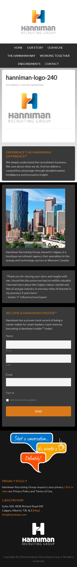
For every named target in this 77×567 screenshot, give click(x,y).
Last (8, 364)
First (8, 350)
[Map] (36, 510)
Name (9, 335)
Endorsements (29, 63)
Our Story (35, 47)
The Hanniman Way (21, 55)
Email (9, 374)
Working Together (55, 55)
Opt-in (10, 392)
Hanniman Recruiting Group (38, 22)
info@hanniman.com (14, 514)
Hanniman (36, 84)
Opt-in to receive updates (23, 399)
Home (18, 47)
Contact (52, 63)
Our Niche (55, 47)
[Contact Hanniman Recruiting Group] (38, 453)
